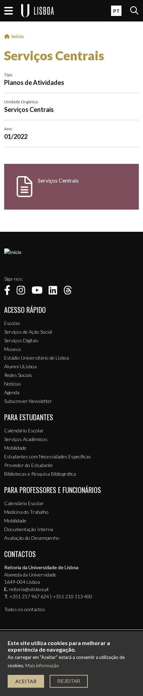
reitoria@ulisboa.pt (29, 589)
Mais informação (42, 665)
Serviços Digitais (21, 340)
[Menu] (8, 11)
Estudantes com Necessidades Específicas (47, 456)
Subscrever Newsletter (28, 401)
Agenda (11, 392)
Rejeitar (68, 681)
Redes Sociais (18, 375)
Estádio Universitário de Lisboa (36, 358)
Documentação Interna (28, 529)
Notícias (12, 384)
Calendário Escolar (24, 430)
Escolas (12, 323)
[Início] (13, 252)
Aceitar (25, 681)
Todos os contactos (24, 609)
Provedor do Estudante (28, 465)
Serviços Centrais (54, 55)
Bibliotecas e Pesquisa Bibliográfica (40, 474)
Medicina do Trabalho (26, 512)
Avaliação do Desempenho (31, 538)
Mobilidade (15, 448)
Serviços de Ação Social (28, 332)
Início (17, 36)
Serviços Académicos (26, 439)
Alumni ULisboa (20, 366)
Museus (12, 349)
